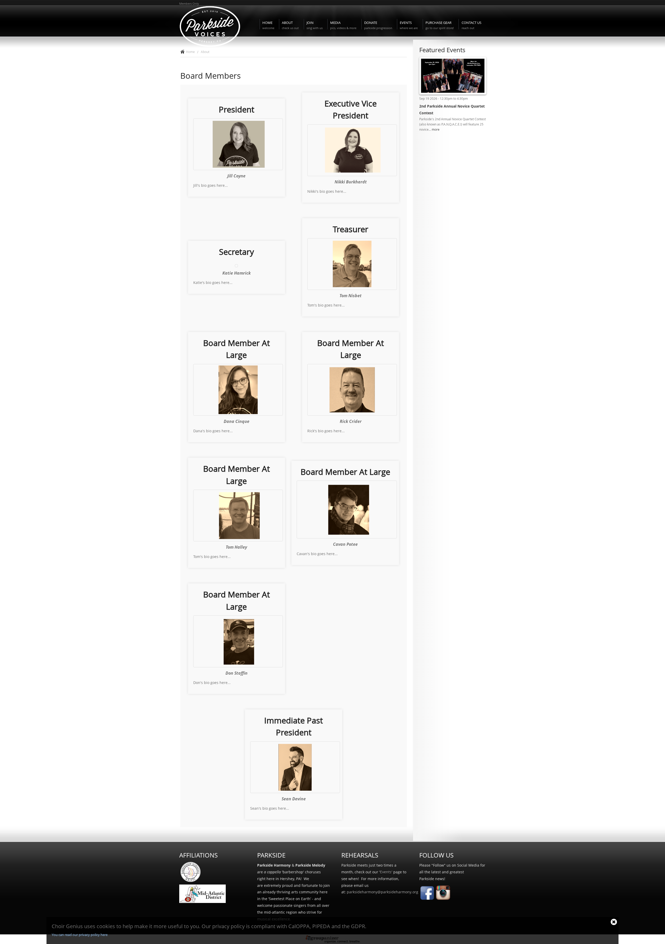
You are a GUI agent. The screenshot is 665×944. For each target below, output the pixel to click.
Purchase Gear (439, 25)
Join (315, 25)
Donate (378, 25)
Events (409, 25)
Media (343, 25)
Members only (189, 3)
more (436, 129)
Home (268, 25)
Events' (386, 871)
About (290, 25)
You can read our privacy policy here (80, 934)
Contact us (471, 25)
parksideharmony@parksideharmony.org (382, 891)
